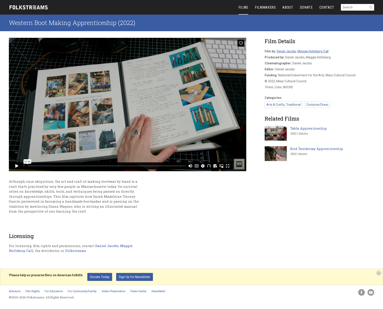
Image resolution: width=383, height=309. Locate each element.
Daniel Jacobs (107, 246)
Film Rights (32, 291)
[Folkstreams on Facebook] (361, 292)
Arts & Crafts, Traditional (283, 104)
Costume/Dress (317, 104)
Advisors (14, 291)
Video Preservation (113, 291)
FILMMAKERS (265, 7)
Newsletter (158, 291)
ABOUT (287, 7)
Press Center (139, 291)
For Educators (54, 291)
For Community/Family (82, 291)
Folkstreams (75, 250)
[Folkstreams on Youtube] (370, 292)
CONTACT (326, 7)
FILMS (243, 7)
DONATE (306, 7)
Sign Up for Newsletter (134, 277)
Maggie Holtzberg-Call (312, 51)
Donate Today (99, 277)
